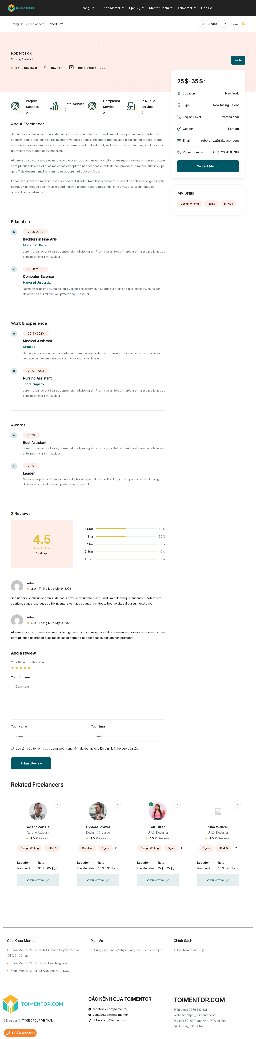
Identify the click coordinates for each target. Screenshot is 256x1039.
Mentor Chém (159, 8)
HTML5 (228, 203)
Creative (87, 848)
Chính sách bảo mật (190, 950)
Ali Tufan (158, 827)
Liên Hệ (206, 8)
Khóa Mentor (111, 8)
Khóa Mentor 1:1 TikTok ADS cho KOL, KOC (40, 971)
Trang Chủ (88, 8)
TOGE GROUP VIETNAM (38, 1020)
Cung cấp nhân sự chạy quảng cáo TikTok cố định (128, 950)
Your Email (98, 726)
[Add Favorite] (57, 804)
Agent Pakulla (38, 827)
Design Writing (190, 203)
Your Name (19, 726)
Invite (238, 60)
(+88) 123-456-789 (225, 152)
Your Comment (22, 677)
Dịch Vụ (135, 8)
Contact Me (205, 166)
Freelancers (36, 24)
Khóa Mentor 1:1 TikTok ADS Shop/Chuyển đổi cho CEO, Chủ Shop (43, 953)
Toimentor (185, 8)
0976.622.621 (23, 1033)
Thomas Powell (98, 827)
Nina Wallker (218, 827)
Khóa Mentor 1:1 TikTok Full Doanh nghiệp (39, 963)
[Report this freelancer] (243, 24)
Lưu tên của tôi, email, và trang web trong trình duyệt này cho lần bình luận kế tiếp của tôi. (77, 748)
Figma (211, 203)
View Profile (36, 880)
